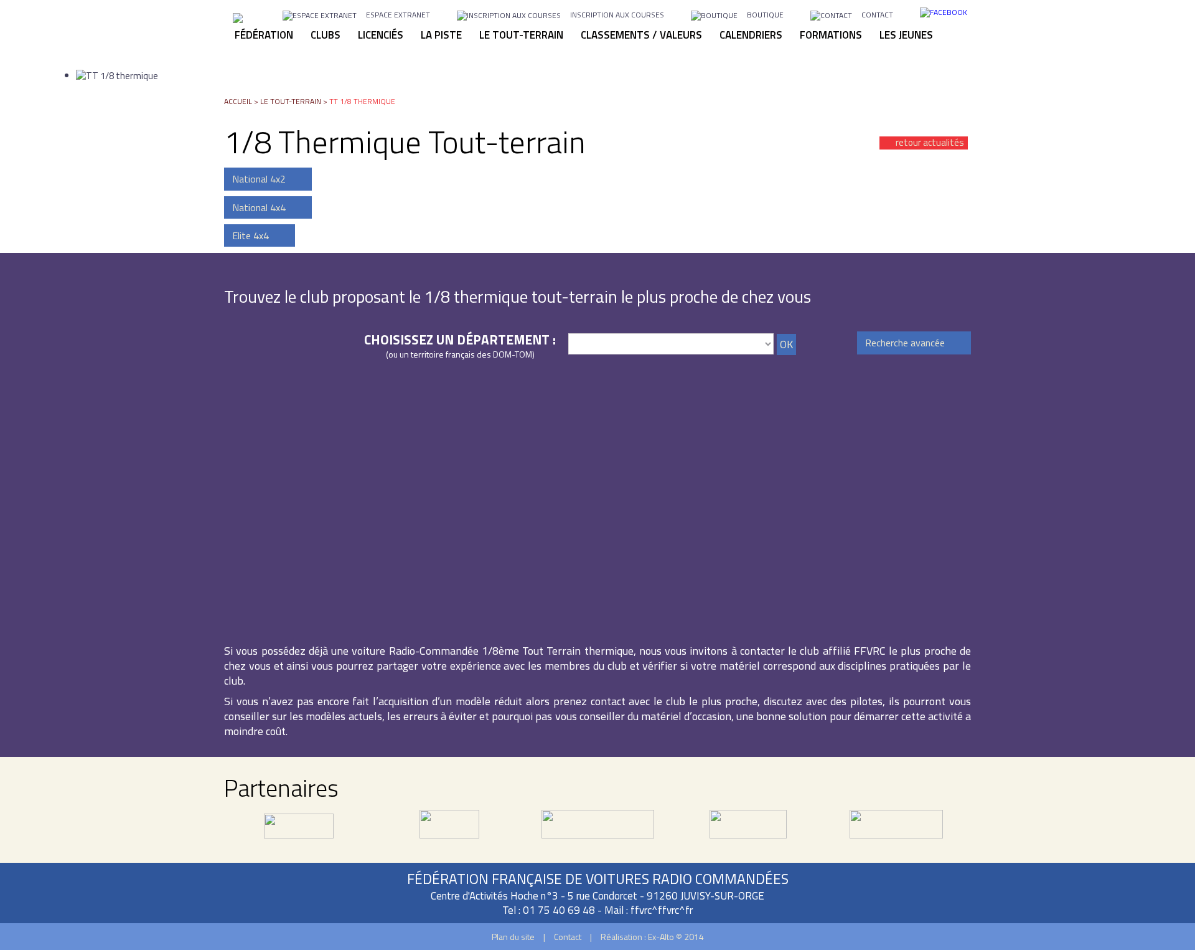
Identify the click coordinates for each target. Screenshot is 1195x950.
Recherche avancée (905, 342)
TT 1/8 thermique (362, 101)
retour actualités (930, 143)
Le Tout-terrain (290, 101)
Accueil (238, 101)
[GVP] (449, 831)
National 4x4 (259, 207)
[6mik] (299, 831)
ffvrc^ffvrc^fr (661, 910)
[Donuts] (748, 831)
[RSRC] (597, 831)
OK (786, 344)
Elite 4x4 (250, 235)
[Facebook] (943, 11)
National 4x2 (259, 178)
